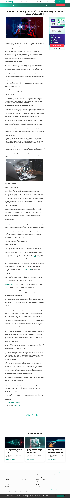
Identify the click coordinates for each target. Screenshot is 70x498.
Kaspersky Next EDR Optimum (40, 477)
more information (34, 496)
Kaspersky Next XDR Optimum (40, 479)
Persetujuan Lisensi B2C (18, 491)
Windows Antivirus (23, 479)
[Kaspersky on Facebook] (51, 490)
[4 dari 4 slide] (37, 463)
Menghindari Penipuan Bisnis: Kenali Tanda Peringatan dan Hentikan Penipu (34, 451)
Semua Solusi (7, 486)
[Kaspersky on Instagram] (62, 490)
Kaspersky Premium (8, 477)
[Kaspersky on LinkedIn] (56, 490)
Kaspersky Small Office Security (41, 474)
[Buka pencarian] (54, 1)
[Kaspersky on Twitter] (54, 490)
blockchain (27, 385)
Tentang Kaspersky (56, 472)
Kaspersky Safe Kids (8, 479)
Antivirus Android (23, 474)
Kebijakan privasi (7, 491)
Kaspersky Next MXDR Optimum (41, 481)
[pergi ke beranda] (9, 2)
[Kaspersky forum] (64, 490)
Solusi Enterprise (38, 484)
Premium (14, 403)
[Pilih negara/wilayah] (47, 1)
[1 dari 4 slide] (33, 463)
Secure (15, 405)
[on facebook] (26, 415)
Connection (19, 405)
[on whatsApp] (36, 415)
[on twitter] (29, 415)
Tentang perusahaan (55, 474)
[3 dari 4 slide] (35, 463)
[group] (14, 449)
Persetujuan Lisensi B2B (24, 491)
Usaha (27, 1)
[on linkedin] (33, 415)
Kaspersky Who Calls (8, 484)
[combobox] (51, 1)
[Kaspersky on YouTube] (59, 490)
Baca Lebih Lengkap (10, 459)
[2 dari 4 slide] (34, 463)
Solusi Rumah (7, 472)
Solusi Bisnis (38, 472)
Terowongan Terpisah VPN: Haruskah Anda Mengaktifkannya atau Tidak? (55, 451)
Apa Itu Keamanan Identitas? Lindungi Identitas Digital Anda (14, 451)
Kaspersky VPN (7, 481)
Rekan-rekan (33, 1)
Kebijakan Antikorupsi (12, 491)
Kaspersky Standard (8, 474)
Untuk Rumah (22, 1)
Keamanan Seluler (23, 477)
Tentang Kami (39, 1)
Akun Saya (60, 1)
